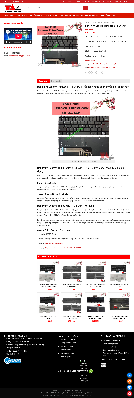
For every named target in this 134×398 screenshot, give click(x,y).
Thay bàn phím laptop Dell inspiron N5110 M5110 (95, 317)
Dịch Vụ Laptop (51, 15)
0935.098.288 (37, 338)
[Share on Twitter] (90, 72)
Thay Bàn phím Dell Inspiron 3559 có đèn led (71, 286)
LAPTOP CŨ (21, 15)
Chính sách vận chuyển (111, 350)
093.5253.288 (24, 342)
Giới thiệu (71, 1)
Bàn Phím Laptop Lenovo (114, 64)
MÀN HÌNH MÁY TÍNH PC (69, 15)
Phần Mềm (109, 1)
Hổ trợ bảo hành (66, 350)
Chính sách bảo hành (98, 1)
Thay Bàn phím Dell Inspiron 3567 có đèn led (95, 286)
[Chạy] (7, 42)
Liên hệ (78, 1)
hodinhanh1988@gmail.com (19, 56)
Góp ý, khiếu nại (65, 357)
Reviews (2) (56, 81)
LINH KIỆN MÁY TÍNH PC (89, 15)
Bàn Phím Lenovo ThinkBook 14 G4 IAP (101, 67)
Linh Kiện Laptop (35, 15)
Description (43, 81)
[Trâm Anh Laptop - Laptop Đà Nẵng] (13, 8)
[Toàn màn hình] (30, 42)
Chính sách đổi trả (109, 347)
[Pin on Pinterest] (97, 72)
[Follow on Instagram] (125, 1)
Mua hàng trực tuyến (67, 339)
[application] (18, 36)
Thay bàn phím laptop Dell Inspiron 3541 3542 (119, 317)
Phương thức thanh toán (111, 341)
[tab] (43, 81)
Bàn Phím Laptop (109, 23)
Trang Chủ (63, 1)
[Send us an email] (128, 1)
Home (87, 23)
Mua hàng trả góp (66, 346)
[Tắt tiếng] (26, 42)
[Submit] (86, 8)
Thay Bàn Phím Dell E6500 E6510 (48, 317)
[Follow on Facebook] (123, 1)
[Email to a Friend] (94, 72)
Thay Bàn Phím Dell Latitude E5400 (119, 286)
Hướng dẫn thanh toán (68, 343)
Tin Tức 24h (85, 1)
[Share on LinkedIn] (101, 72)
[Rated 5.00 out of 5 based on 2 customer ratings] (107, 29)
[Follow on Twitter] (127, 1)
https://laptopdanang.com (54, 243)
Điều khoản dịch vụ (67, 353)
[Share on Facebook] (87, 72)
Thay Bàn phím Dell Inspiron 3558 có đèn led (71, 317)
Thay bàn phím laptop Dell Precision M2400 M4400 (48, 286)
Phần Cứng (118, 1)
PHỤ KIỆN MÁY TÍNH (108, 15)
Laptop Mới (9, 15)
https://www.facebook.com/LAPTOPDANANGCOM (63, 248)
